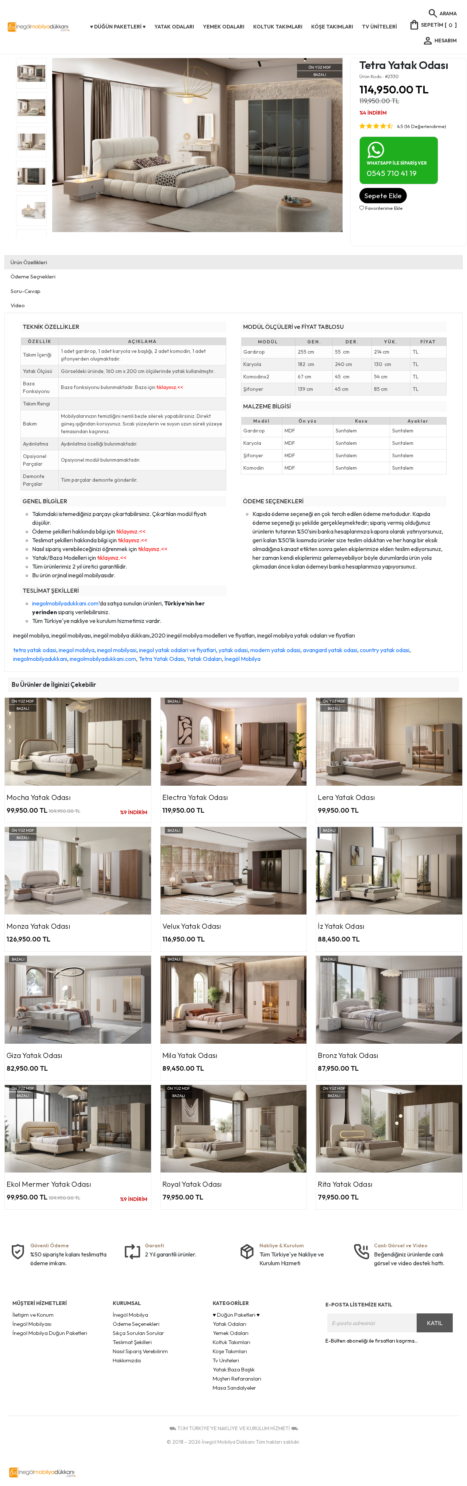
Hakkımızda (127, 1360)
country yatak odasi (384, 650)
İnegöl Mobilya (242, 658)
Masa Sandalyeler (234, 1387)
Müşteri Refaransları (237, 1378)
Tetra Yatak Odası (161, 658)
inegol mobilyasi (116, 650)
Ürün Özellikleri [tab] (29, 262)
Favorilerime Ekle (383, 208)
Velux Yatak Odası (191, 926)
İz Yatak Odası (341, 926)
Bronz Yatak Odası (348, 1055)
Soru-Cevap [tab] (25, 291)
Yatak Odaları (204, 658)
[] (433, 25)
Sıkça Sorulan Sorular (138, 1332)
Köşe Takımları (230, 1351)
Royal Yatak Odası (192, 1184)
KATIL (435, 1323)
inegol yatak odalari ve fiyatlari (177, 650)
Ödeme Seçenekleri (136, 1323)
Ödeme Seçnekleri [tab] (33, 276)
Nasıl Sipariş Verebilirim (140, 1351)
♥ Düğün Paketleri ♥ (236, 1314)
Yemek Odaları (230, 1332)
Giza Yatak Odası (35, 1055)
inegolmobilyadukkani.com (65, 603)
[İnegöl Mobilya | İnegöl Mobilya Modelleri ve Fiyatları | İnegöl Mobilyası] (46, 27)
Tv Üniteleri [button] (379, 26)
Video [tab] (18, 305)
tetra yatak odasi (34, 650)
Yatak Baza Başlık (234, 1369)
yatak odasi (233, 650)
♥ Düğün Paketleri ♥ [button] (118, 26)
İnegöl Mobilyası (31, 1323)
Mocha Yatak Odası (39, 797)
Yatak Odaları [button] (174, 26)
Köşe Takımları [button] (332, 26)
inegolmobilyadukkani (40, 658)
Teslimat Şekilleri (132, 1342)
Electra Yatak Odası (195, 797)
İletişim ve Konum (33, 1314)
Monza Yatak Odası (38, 926)
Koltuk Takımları (231, 1342)
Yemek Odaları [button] (223, 26)
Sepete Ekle (383, 195)
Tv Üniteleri (226, 1360)
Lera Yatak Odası (346, 797)
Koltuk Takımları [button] (277, 26)
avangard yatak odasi (330, 650)
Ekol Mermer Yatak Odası (49, 1184)
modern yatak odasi (275, 650)
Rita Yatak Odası (345, 1184)
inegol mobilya (76, 650)
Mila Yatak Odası (190, 1055)
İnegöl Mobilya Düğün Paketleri (49, 1332)
